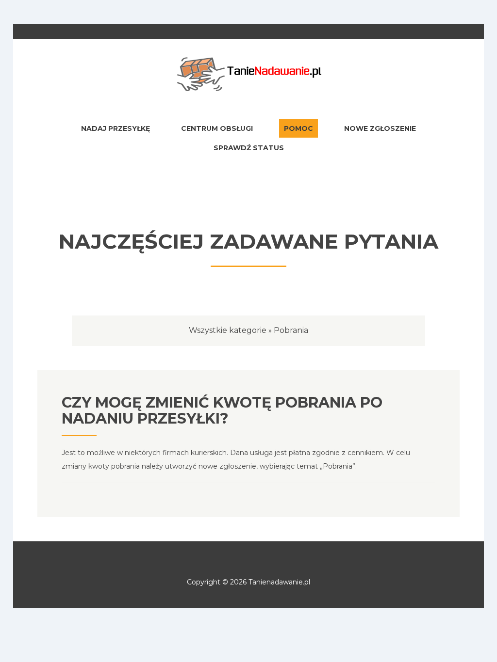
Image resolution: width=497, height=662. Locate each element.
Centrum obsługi (217, 128)
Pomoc (298, 128)
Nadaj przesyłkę (115, 128)
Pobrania (291, 330)
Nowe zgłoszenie (380, 128)
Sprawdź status (249, 147)
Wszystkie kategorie (227, 330)
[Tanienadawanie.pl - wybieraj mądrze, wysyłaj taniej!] (248, 73)
